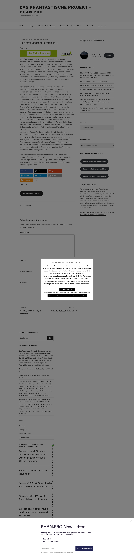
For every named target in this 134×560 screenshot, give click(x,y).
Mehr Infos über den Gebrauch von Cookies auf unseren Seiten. (67, 292)
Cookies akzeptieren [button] (67, 289)
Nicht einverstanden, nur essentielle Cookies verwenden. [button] (67, 296)
